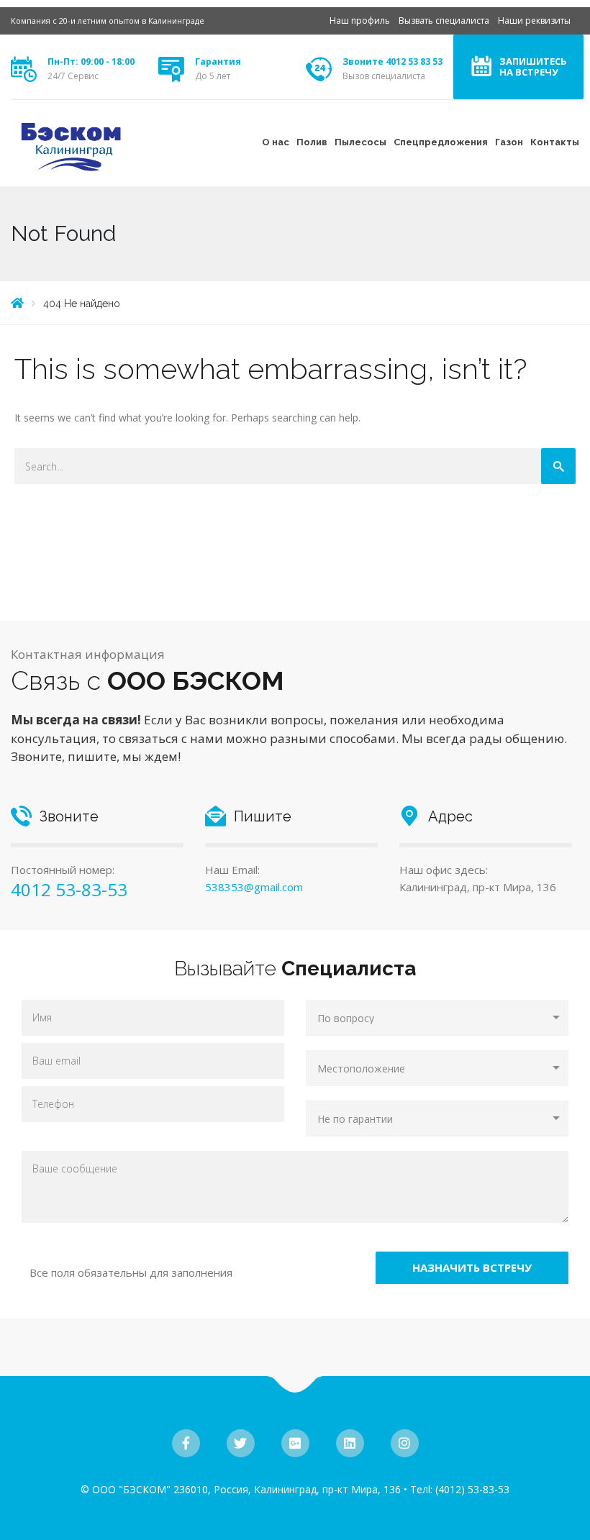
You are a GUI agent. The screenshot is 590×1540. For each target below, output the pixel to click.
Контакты (554, 142)
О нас (275, 142)
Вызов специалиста (383, 76)
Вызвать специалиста (444, 20)
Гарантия (218, 61)
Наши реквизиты (534, 20)
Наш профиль (360, 20)
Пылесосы (360, 142)
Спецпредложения (441, 142)
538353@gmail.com (254, 887)
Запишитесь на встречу (533, 66)
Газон (509, 142)
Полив (311, 142)
